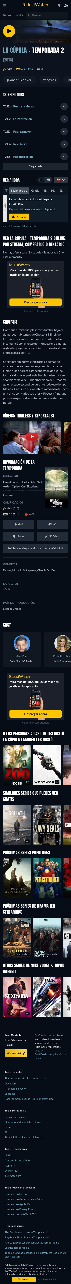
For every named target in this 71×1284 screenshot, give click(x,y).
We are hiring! (16, 1053)
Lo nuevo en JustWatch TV (20, 1214)
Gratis (35, 190)
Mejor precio (19, 190)
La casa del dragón (15, 1116)
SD (61, 190)
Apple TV (10, 1165)
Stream (5, 208)
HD (53, 190)
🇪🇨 (59, 179)
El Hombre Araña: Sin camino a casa (26, 1078)
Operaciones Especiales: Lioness (23, 1122)
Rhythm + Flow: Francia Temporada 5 (27, 1237)
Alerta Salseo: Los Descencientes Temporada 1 (32, 1242)
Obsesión (10, 1083)
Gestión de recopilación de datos (50, 1056)
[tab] (35, 106)
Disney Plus (12, 1170)
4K (45, 190)
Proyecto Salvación (16, 1088)
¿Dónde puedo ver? (19, 80)
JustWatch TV (13, 1175)
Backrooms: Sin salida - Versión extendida (29, 1098)
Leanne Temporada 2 (17, 1247)
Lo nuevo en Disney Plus (19, 1209)
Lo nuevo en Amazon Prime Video (24, 1199)
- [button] (19, 106)
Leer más (9, 495)
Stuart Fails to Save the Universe (23, 1137)
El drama (10, 1093)
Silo (7, 1132)
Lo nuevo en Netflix (16, 1193)
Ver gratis (49, 80)
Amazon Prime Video (17, 1160)
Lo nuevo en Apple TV (17, 1204)
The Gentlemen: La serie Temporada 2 (27, 1232)
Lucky (8, 1127)
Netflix (9, 1155)
